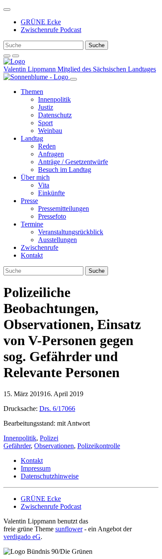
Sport (45, 122)
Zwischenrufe (39, 247)
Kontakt (32, 255)
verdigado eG (22, 536)
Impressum (36, 468)
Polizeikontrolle (98, 445)
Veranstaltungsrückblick (70, 232)
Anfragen (51, 154)
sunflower (69, 529)
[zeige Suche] (6, 56)
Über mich (35, 177)
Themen (32, 91)
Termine (32, 224)
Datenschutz (55, 115)
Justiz (45, 107)
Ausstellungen (57, 239)
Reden (47, 146)
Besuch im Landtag (64, 169)
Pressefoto (52, 216)
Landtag (32, 138)
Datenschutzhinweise (50, 476)
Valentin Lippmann (30, 69)
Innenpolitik (54, 99)
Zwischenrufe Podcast (51, 29)
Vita (43, 185)
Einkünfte (51, 193)
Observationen (54, 445)
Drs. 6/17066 (57, 408)
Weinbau (50, 130)
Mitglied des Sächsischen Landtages (106, 69)
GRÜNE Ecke (41, 22)
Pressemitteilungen (63, 208)
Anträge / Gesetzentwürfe (73, 161)
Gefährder (17, 445)
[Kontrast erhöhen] (15, 56)
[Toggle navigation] (6, 9)
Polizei (49, 438)
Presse (29, 200)
